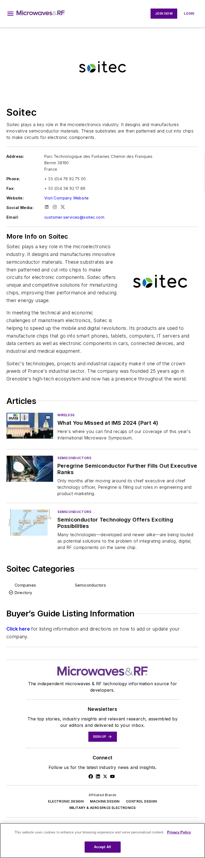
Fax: (10, 188)
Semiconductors (74, 458)
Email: (12, 217)
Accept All (102, 847)
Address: (15, 156)
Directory (23, 592)
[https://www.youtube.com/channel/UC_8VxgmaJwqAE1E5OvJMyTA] (112, 776)
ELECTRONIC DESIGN (66, 801)
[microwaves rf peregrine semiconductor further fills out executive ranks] (29, 469)
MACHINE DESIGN (105, 801)
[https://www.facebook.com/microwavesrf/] (90, 776)
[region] (102, 840)
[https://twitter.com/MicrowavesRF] (105, 776)
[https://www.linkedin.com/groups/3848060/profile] (98, 776)
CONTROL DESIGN (141, 801)
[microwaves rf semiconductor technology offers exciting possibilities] (29, 522)
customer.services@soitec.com (74, 217)
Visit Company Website (66, 198)
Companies (25, 585)
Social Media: (20, 207)
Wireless (66, 415)
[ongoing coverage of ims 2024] (29, 426)
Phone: (13, 179)
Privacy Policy (179, 832)
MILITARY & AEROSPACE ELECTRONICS (102, 808)
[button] (10, 14)
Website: (15, 198)
